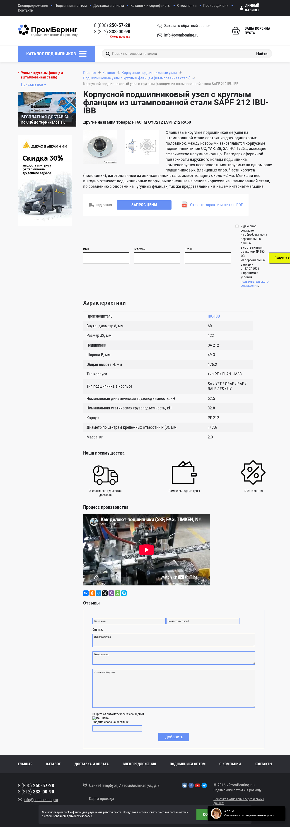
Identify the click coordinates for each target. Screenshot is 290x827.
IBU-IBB (214, 316)
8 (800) (112, 25)
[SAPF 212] (100, 147)
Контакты (26, 10)
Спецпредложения (33, 5)
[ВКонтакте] (86, 593)
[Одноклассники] (92, 593)
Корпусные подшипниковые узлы (149, 72)
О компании (187, 5)
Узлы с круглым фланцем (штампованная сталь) (42, 75)
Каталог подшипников (51, 53)
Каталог (108, 72)
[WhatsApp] (117, 593)
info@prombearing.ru (181, 35)
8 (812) (112, 31)
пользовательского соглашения (255, 283)
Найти (262, 53)
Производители (216, 5)
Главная (89, 72)
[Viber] (111, 593)
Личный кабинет (252, 7)
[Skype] (124, 593)
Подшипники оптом (71, 5)
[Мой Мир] (98, 593)
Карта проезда (101, 798)
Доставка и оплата (108, 5)
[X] (105, 593)
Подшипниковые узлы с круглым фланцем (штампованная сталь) (136, 78)
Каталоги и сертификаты (150, 5)
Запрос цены (144, 204)
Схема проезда (120, 36)
